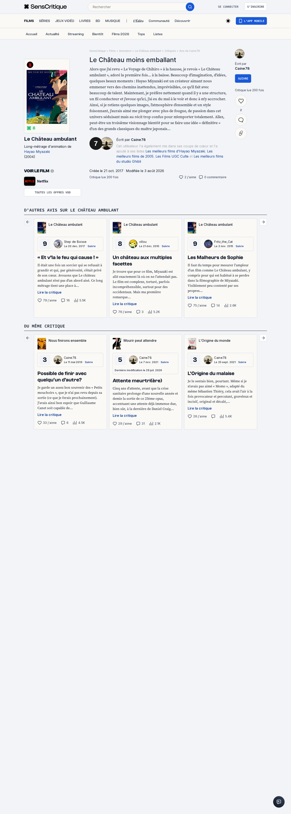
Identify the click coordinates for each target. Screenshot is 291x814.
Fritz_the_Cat (223, 241)
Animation (125, 50)
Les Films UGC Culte (172, 156)
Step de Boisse (75, 241)
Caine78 (138, 140)
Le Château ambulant (50, 139)
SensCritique (97, 50)
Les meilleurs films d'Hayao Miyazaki (175, 151)
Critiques (170, 50)
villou (143, 241)
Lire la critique (49, 292)
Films (112, 50)
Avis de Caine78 (189, 50)
